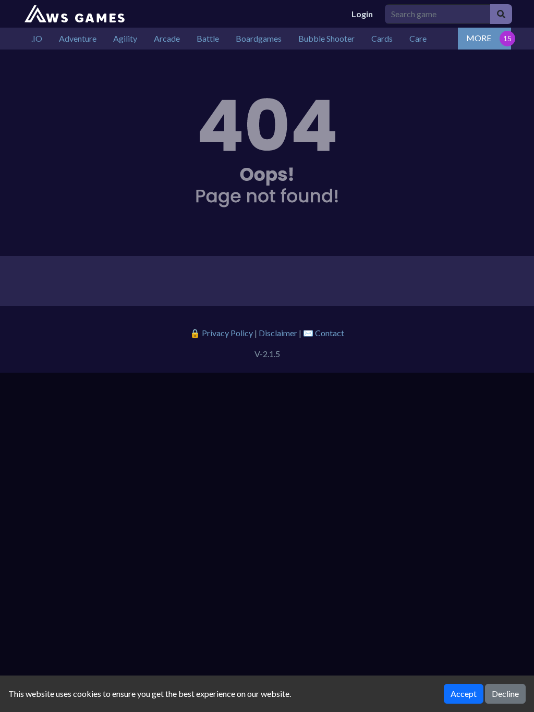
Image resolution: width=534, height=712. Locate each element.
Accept (464, 693)
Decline (505, 693)
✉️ (323, 333)
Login (362, 14)
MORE (478, 38)
